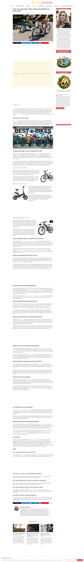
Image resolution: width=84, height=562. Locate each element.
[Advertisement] (33, 209)
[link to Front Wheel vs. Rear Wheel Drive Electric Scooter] (19, 528)
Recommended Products (66, 6)
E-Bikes (34, 6)
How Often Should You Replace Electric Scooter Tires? (46, 535)
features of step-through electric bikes (29, 241)
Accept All (79, 560)
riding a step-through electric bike (34, 289)
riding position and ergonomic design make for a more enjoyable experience (31, 250)
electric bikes (21, 319)
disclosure (48, 73)
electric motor (21, 261)
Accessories (56, 6)
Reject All (73, 560)
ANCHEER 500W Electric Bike (21, 218)
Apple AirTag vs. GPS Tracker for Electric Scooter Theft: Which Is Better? (33, 535)
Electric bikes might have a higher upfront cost (22, 409)
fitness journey (31, 354)
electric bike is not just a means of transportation (38, 388)
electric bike (18, 114)
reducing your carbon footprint (40, 306)
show (19, 104)
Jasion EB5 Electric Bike (20, 168)
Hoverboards (49, 6)
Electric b (14, 120)
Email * (57, 106)
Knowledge (11, 6)
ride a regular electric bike (35, 489)
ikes (17, 120)
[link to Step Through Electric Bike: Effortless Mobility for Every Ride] (33, 28)
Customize (67, 560)
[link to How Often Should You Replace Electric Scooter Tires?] (47, 528)
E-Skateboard (41, 6)
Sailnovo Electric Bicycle (20, 183)
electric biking (42, 424)
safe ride (14, 367)
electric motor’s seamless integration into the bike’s (34, 295)
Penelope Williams (26, 12)
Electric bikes (19, 305)
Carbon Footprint (20, 6)
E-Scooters (28, 6)
